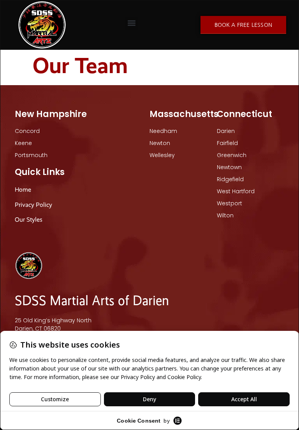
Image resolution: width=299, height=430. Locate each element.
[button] (131, 23)
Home (23, 189)
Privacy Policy (33, 204)
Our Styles (29, 219)
